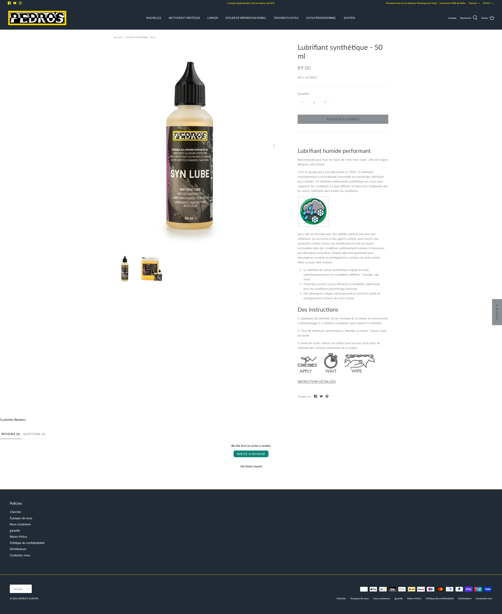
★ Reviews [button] (496, 312)
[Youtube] (14, 3)
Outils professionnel (321, 17)
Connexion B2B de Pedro (453, 3)
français (473, 3)
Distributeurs (18, 549)
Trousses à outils (286, 17)
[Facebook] (9, 3)
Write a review (251, 454)
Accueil (117, 37)
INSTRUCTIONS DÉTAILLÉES (317, 381)
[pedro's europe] (37, 18)
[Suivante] (274, 145)
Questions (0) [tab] (34, 434)
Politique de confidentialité (27, 543)
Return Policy (18, 536)
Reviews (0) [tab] (11, 434)
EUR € (486, 3)
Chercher (15, 512)
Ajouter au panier (343, 119)
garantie (15, 530)
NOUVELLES (153, 17)
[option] (196, 146)
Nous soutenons (20, 524)
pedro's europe (28, 598)
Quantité (303, 93)
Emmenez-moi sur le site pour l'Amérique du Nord (411, 3)
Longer (212, 17)
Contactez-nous (20, 555)
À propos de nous (21, 518)
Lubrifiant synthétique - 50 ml (140, 37)
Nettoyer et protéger (184, 17)
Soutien (349, 17)
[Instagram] (20, 3)
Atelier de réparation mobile (246, 17)
